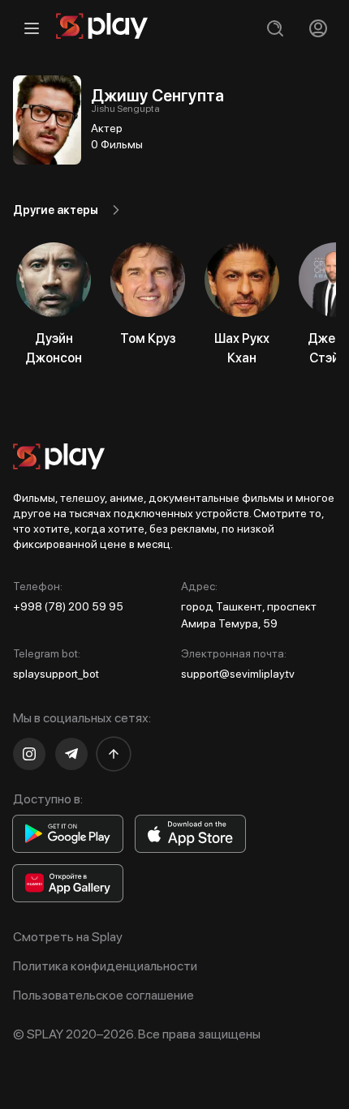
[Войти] (317, 28)
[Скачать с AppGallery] (68, 883)
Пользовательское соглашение (103, 995)
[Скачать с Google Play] (68, 834)
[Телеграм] (71, 754)
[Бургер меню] (31, 28)
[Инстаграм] (29, 754)
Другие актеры (55, 209)
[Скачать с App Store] (190, 834)
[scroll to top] (113, 754)
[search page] (274, 28)
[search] (274, 28)
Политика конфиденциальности (105, 966)
